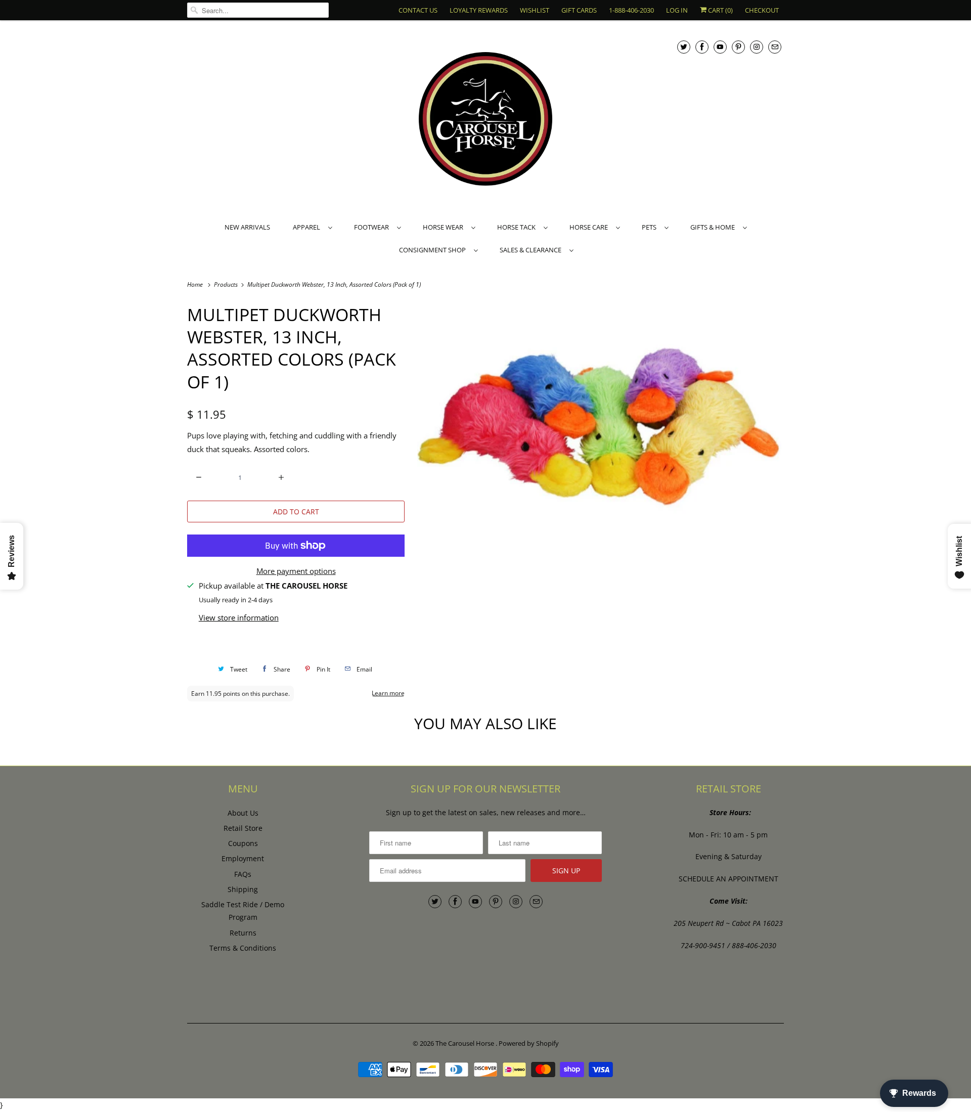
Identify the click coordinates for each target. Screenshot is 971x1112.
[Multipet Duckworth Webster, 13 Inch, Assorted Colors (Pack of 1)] (599, 425)
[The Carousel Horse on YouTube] (720, 46)
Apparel (308, 227)
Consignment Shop (434, 249)
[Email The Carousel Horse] (774, 46)
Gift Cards (579, 10)
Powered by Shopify (529, 1043)
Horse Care (590, 227)
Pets (650, 227)
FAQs (242, 874)
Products (226, 284)
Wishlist (534, 10)
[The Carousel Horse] (485, 120)
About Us (243, 813)
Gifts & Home (714, 227)
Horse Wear (444, 227)
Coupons (243, 843)
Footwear (373, 227)
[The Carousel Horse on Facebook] (702, 46)
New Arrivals (247, 227)
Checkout (762, 10)
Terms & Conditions (242, 948)
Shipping (243, 889)
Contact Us (418, 10)
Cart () (720, 10)
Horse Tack (518, 227)
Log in (677, 10)
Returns (243, 933)
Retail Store (243, 828)
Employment (243, 858)
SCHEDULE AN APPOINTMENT (728, 878)
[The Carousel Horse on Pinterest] (738, 46)
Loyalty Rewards (479, 10)
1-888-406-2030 (631, 10)
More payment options (296, 571)
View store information (239, 617)
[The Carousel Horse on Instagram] (756, 46)
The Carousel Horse (465, 1043)
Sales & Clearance (532, 249)
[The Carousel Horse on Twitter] (683, 46)
